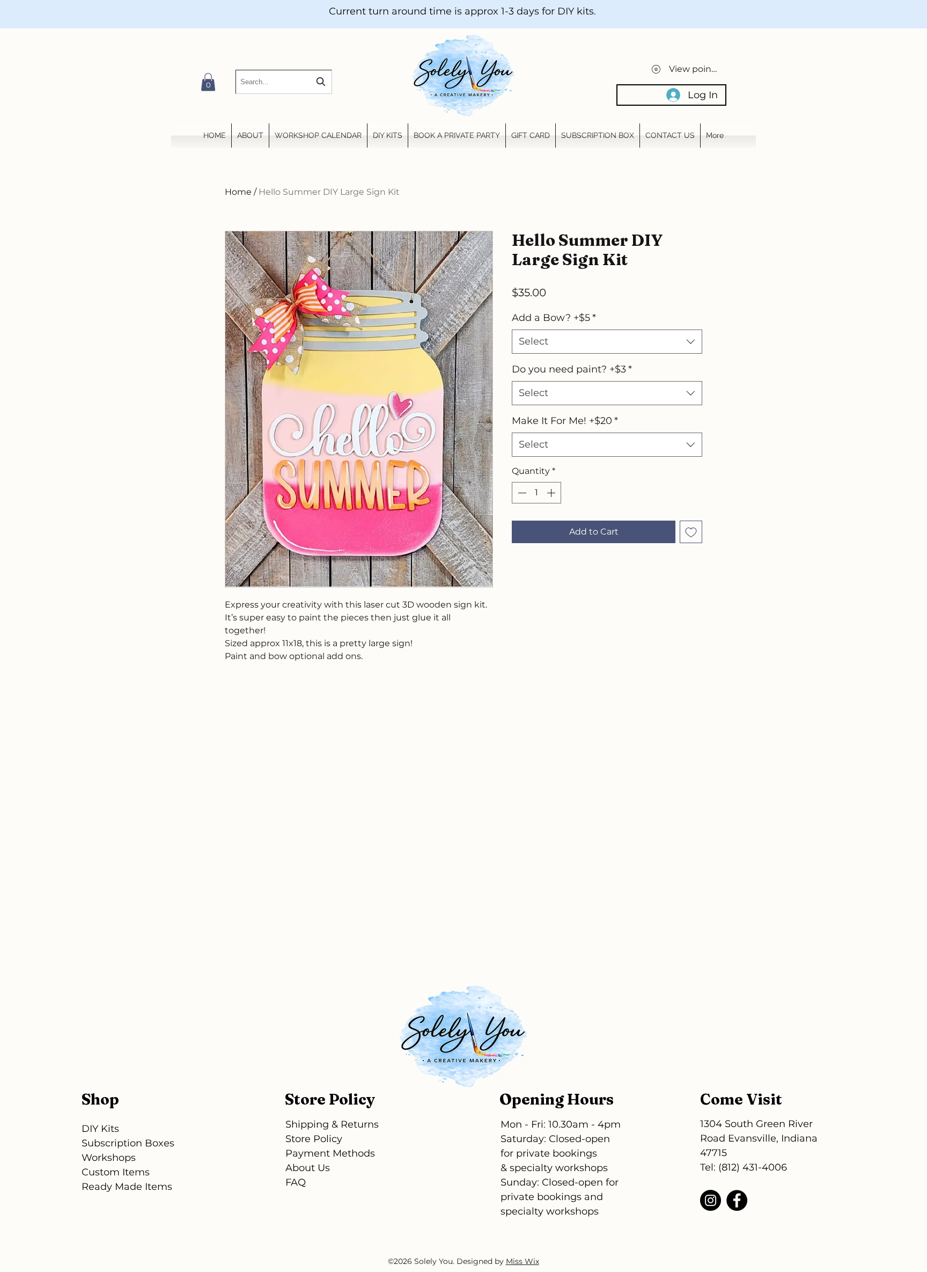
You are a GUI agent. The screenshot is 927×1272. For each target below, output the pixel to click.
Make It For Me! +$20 (565, 421)
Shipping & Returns (332, 1124)
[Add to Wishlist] (691, 532)
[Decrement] (520, 493)
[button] (208, 82)
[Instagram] (710, 1200)
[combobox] (284, 82)
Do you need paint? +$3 (572, 369)
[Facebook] (736, 1200)
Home (238, 192)
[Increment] (552, 493)
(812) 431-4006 (752, 1167)
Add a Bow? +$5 (554, 318)
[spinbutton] (536, 493)
